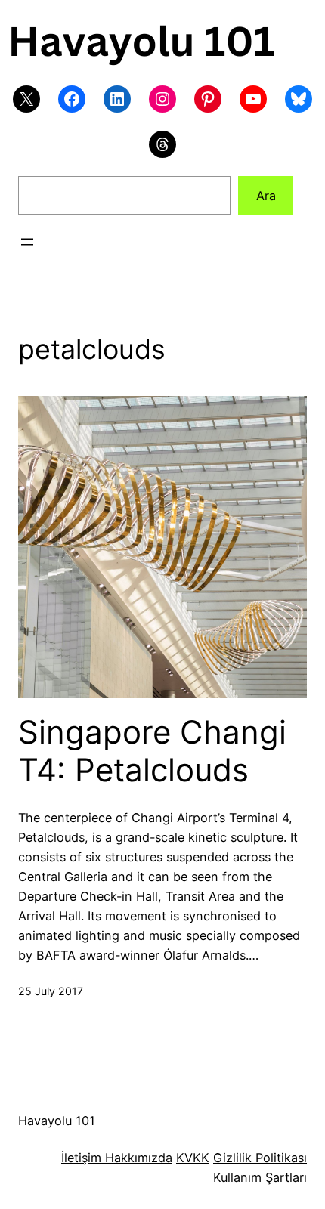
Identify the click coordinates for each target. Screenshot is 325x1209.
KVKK (192, 1157)
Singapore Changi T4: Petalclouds (152, 751)
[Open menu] (27, 242)
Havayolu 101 (56, 1120)
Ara (266, 195)
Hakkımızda (136, 1157)
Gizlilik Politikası (260, 1157)
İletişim (81, 1157)
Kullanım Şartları (260, 1177)
